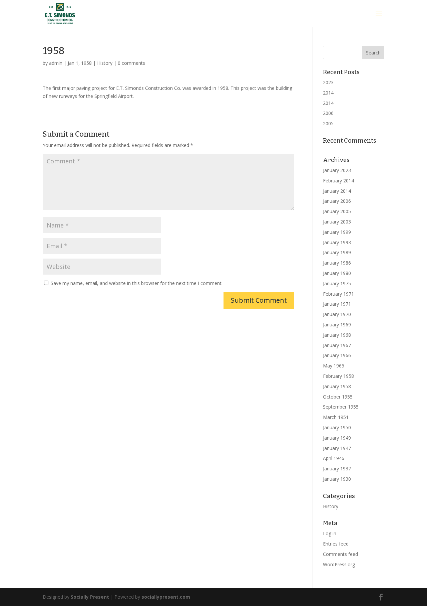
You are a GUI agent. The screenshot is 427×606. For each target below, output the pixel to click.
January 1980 (337, 273)
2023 (328, 82)
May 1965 (333, 365)
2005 (328, 123)
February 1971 (338, 294)
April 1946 (333, 458)
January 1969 (337, 324)
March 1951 (336, 417)
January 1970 (337, 314)
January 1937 (337, 468)
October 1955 (338, 397)
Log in (329, 533)
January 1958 (337, 386)
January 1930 (337, 479)
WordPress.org (339, 564)
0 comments (131, 63)
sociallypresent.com (165, 597)
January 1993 (337, 242)
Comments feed (340, 554)
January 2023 (337, 170)
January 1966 (337, 355)
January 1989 (337, 252)
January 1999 (337, 232)
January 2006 (337, 201)
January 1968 (337, 335)
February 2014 (338, 180)
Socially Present (90, 597)
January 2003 (337, 221)
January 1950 (337, 427)
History (104, 63)
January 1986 (337, 263)
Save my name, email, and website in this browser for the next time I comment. (137, 283)
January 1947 (337, 448)
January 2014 (337, 191)
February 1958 (338, 376)
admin (55, 63)
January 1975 (337, 283)
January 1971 (337, 304)
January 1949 (337, 438)
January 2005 (337, 211)
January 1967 (337, 345)
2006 (328, 113)
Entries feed (336, 544)
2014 (328, 93)
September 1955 (341, 407)
